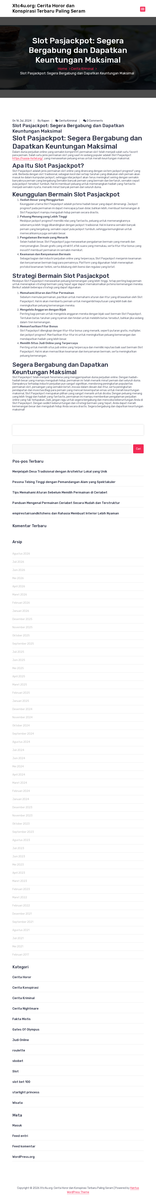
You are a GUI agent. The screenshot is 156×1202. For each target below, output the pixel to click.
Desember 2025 (22, 619)
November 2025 (22, 627)
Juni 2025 (18, 660)
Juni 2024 (18, 758)
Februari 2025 (21, 692)
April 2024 (18, 774)
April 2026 (18, 586)
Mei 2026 (18, 578)
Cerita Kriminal (82, 69)
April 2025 (18, 676)
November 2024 (22, 717)
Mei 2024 (18, 766)
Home (62, 69)
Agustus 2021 (20, 930)
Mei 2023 (18, 864)
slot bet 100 (21, 1082)
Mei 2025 (18, 668)
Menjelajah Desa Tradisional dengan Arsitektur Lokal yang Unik (59, 471)
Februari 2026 (21, 602)
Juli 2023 (18, 848)
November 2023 (22, 815)
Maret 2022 (19, 897)
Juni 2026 (18, 570)
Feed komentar (23, 1146)
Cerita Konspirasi (25, 987)
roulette (18, 1050)
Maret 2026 (19, 594)
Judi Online (20, 1040)
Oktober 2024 (21, 725)
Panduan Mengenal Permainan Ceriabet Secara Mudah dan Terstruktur (66, 503)
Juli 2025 (18, 652)
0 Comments (94, 120)
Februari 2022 (21, 905)
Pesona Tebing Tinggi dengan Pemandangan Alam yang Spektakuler (63, 482)
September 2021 (22, 922)
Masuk (17, 1125)
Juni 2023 (18, 856)
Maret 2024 (19, 782)
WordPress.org (23, 1157)
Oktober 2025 (21, 635)
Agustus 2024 (21, 742)
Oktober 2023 (21, 823)
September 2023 (23, 832)
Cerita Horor (21, 977)
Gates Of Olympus (25, 1029)
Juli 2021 (18, 938)
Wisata (17, 1103)
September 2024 (23, 733)
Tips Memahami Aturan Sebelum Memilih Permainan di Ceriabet (59, 492)
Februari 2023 (21, 889)
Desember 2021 (22, 913)
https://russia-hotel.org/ (27, 158)
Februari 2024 (21, 791)
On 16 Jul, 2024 (21, 120)
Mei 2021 (17, 946)
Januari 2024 (20, 799)
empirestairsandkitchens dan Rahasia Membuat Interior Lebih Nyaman (65, 513)
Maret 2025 (19, 684)
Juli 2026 (18, 562)
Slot (15, 1071)
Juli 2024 (18, 750)
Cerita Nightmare (25, 1008)
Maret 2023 (19, 881)
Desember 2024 (22, 709)
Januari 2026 (20, 611)
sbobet (17, 1061)
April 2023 (18, 872)
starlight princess (25, 1092)
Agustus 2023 (21, 840)
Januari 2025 (20, 701)
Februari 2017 (20, 954)
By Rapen (43, 120)
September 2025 (23, 643)
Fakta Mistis (21, 1019)
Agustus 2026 (21, 553)
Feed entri (20, 1136)
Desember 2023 (22, 807)
